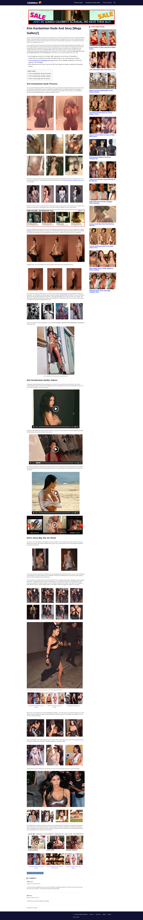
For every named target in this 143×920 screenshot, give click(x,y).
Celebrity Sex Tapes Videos (93, 2)
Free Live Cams (107, 2)
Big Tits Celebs (30, 873)
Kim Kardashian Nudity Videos (40, 76)
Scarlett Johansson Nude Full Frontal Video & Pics (101, 246)
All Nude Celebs (78, 2)
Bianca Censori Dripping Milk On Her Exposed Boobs (101, 91)
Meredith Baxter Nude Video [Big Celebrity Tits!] (99, 291)
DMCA (104, 914)
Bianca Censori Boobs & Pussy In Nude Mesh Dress (102, 135)
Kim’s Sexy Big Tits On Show (39, 78)
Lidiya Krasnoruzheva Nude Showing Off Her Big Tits (102, 180)
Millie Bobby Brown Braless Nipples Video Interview (100, 202)
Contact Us (98, 914)
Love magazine (63, 293)
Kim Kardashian (39, 873)
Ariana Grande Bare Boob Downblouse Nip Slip (101, 224)
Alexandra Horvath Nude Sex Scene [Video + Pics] (100, 113)
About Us (92, 914)
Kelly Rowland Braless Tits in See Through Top (100, 157)
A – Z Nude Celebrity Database (80, 914)
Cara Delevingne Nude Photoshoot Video (102, 69)
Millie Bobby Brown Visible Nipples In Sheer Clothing (101, 269)
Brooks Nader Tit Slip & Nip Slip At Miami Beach (102, 48)
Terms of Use (76, 917)
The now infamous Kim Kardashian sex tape (40, 60)
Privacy (109, 914)
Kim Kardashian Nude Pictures (40, 73)
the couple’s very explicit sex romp (73, 180)
